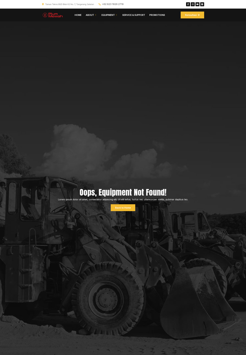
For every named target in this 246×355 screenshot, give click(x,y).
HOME (78, 15)
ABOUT (90, 15)
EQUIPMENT (108, 15)
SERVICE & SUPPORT (133, 15)
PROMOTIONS (157, 15)
